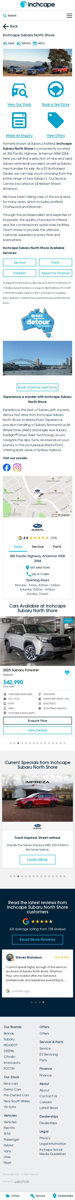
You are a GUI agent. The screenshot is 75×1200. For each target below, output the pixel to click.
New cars (11, 1083)
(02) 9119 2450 (40, 574)
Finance (46, 1075)
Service (19, 262)
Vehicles (10, 1122)
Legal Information (53, 1144)
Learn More (37, 859)
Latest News (49, 1108)
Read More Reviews (37, 939)
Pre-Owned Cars (16, 1095)
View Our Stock (19, 104)
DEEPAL (9, 1051)
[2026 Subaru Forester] (37, 641)
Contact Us (48, 1096)
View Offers (56, 135)
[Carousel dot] (11, 743)
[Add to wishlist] (67, 673)
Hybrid (8, 1145)
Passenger (11, 1139)
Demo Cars (12, 1089)
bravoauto (12, 1063)
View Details (37, 730)
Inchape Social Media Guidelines (53, 1152)
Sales (18, 547)
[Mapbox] (13, 514)
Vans (7, 1151)
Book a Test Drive (55, 104)
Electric (9, 1128)
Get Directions (40, 567)
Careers (46, 1102)
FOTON (9, 1068)
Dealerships (48, 1123)
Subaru (9, 1039)
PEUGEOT (11, 1045)
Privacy (45, 1138)
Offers (44, 1033)
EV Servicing (49, 1054)
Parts (55, 262)
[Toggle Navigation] (69, 16)
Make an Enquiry (19, 135)
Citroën (9, 1057)
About (44, 1090)
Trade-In (19, 273)
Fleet (7, 1163)
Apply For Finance (56, 273)
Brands (9, 1033)
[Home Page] (37, 4)
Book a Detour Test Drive (37, 387)
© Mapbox (64, 515)
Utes (7, 1157)
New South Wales (17, 1101)
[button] (37, 973)
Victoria (10, 1107)
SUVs (7, 1133)
